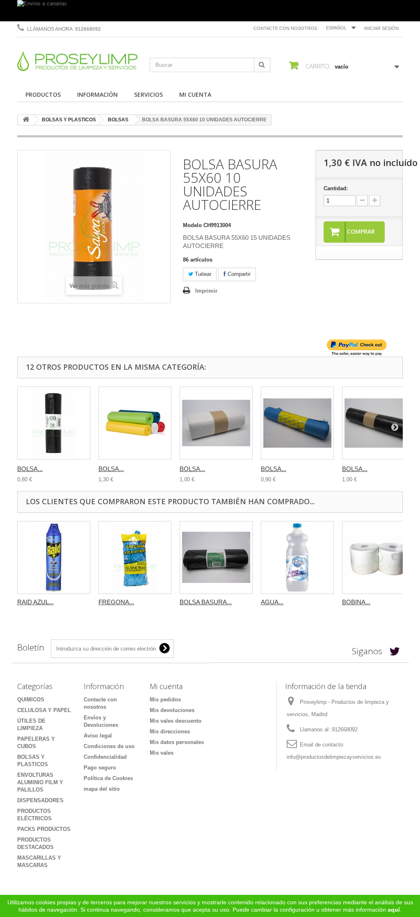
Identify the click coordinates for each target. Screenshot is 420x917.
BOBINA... (356, 601)
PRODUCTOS (43, 94)
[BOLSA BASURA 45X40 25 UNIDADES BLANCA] (216, 423)
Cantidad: (336, 188)
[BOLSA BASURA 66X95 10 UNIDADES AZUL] (297, 423)
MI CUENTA (195, 94)
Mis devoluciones (172, 710)
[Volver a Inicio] (26, 120)
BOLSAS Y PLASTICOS (69, 120)
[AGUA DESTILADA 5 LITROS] (297, 557)
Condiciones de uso (109, 746)
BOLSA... (30, 468)
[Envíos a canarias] (210, 10)
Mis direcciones (170, 731)
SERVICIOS (148, 94)
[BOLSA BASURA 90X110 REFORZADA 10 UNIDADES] (216, 557)
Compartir (238, 274)
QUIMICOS (30, 699)
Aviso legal (98, 736)
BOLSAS (118, 120)
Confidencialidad (105, 757)
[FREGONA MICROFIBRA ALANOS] (134, 557)
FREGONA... (116, 601)
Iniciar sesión (381, 28)
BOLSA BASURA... (206, 601)
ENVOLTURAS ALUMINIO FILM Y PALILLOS (40, 782)
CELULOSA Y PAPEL (44, 710)
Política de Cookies (108, 778)
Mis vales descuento (175, 721)
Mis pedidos (165, 699)
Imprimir (206, 291)
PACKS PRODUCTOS (44, 829)
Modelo (192, 225)
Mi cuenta (166, 686)
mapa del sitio (102, 789)
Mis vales (161, 753)
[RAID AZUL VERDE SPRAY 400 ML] (53, 557)
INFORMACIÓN (97, 94)
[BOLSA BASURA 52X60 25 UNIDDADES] (53, 423)
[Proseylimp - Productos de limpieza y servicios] (77, 61)
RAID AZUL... (35, 601)
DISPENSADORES (40, 800)
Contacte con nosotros (285, 28)
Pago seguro (100, 768)
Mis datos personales (177, 742)
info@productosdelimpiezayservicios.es (334, 757)
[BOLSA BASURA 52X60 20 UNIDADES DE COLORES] (134, 423)
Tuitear (202, 274)
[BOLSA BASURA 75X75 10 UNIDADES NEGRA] (378, 423)
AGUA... (272, 601)
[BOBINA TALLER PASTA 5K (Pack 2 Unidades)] (378, 557)
